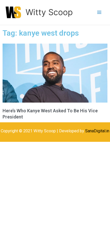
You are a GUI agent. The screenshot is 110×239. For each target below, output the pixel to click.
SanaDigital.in (97, 130)
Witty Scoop (49, 12)
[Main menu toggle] (99, 12)
